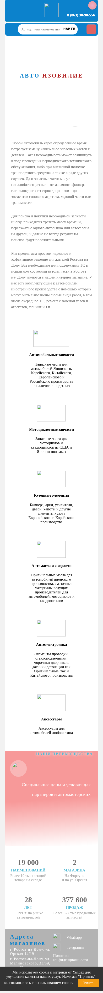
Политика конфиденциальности (70, 958)
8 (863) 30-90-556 (81, 15)
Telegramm (75, 947)
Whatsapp (74, 937)
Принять (88, 983)
